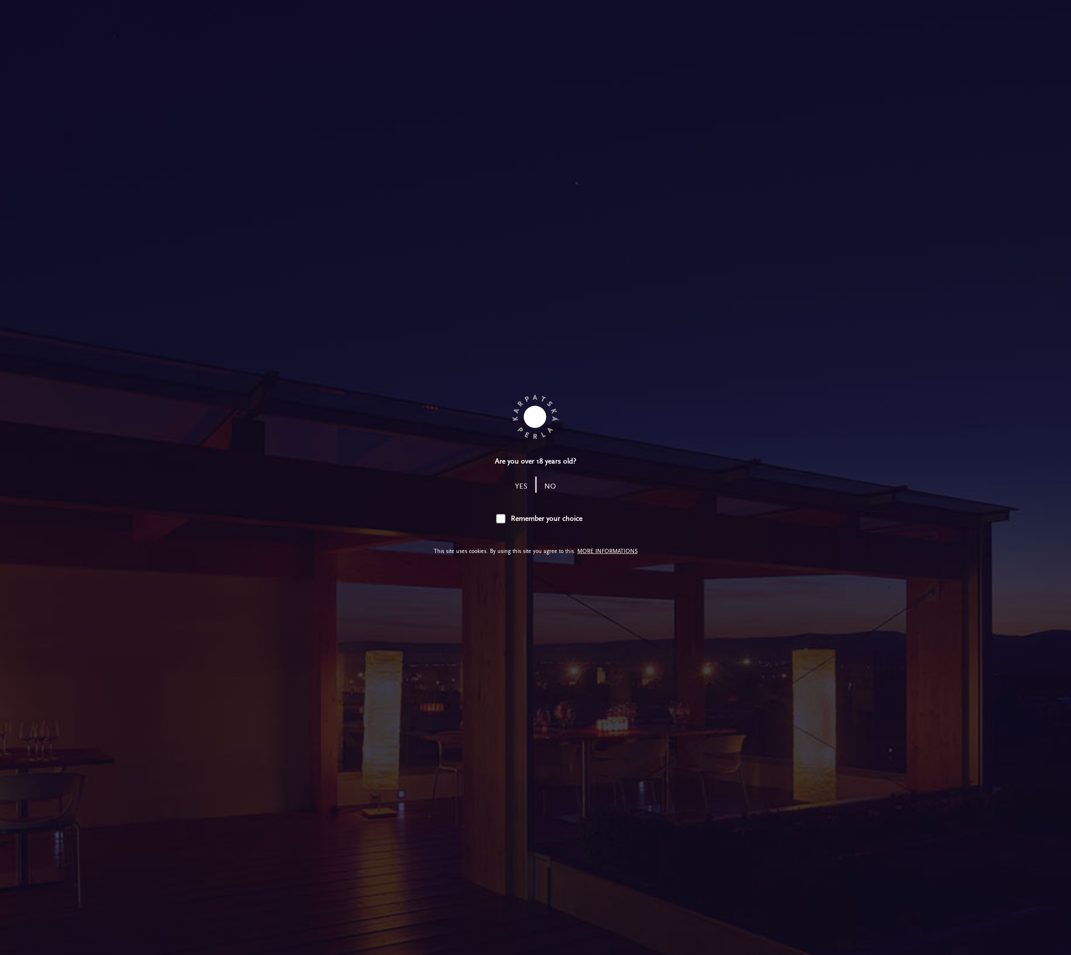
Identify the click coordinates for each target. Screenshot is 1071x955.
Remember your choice (546, 518)
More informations (607, 551)
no (550, 486)
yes (521, 486)
